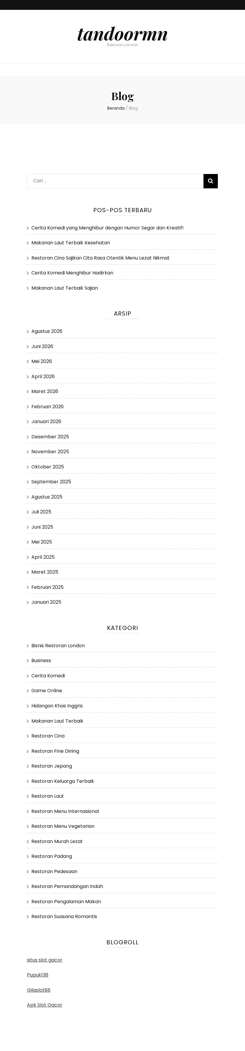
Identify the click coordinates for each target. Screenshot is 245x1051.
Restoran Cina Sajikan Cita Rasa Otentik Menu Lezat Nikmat (100, 257)
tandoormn (122, 33)
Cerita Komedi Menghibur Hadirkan (72, 272)
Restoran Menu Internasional (65, 811)
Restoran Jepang (51, 766)
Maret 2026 (44, 391)
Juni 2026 (42, 346)
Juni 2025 (42, 527)
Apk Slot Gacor (44, 1005)
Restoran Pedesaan (54, 871)
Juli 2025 (41, 511)
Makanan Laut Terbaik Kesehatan (70, 242)
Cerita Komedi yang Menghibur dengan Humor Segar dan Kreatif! (107, 227)
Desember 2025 (50, 436)
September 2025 (51, 481)
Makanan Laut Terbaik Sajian (64, 288)
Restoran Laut (47, 796)
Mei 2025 (41, 541)
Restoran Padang (51, 856)
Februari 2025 (47, 587)
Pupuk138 (37, 974)
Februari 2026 (47, 406)
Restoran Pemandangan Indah (67, 886)
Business (41, 660)
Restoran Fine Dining (55, 751)
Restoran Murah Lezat (57, 841)
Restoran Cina (48, 735)
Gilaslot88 (38, 990)
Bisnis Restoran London (58, 645)
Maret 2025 (44, 572)
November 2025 (50, 451)
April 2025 (43, 557)
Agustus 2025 (46, 496)
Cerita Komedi (48, 675)
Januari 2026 (46, 421)
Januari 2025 (46, 602)
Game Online (46, 690)
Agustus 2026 (46, 331)
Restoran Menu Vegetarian (62, 826)
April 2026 (43, 376)
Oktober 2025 (47, 466)
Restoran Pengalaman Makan (66, 901)
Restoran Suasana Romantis (64, 916)
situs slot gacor (44, 960)
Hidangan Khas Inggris (57, 705)
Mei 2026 (41, 361)
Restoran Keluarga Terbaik (62, 781)
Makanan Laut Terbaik (57, 721)
